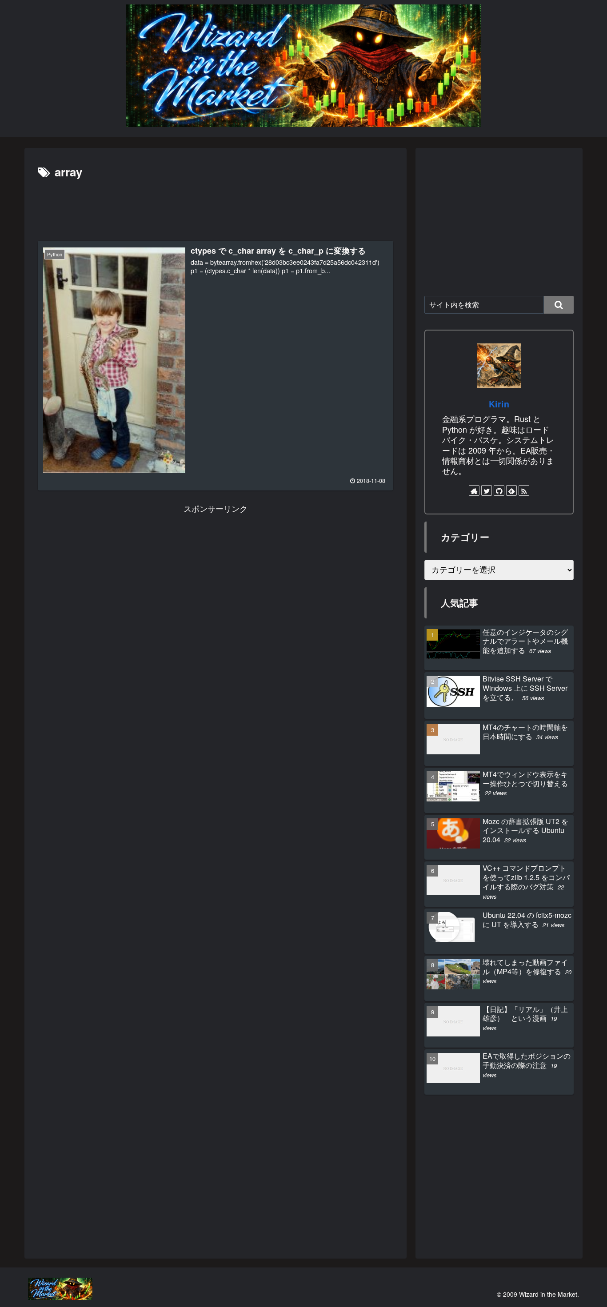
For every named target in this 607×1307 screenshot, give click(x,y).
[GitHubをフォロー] (499, 490)
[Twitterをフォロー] (486, 490)
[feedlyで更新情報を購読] (511, 490)
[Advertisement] (215, 207)
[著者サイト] (474, 490)
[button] (559, 305)
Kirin (499, 404)
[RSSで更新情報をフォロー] (524, 490)
